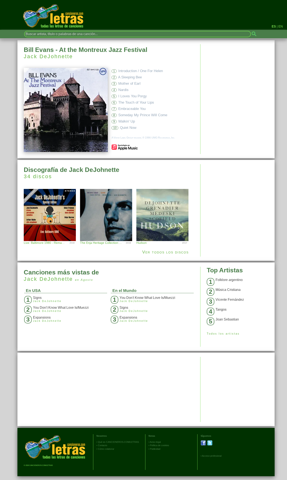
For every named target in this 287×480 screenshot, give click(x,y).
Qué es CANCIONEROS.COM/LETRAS (118, 442)
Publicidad (155, 449)
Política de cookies (159, 445)
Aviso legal (155, 442)
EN (280, 26)
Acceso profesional (211, 456)
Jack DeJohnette (48, 56)
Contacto (102, 445)
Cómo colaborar (106, 449)
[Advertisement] (237, 193)
